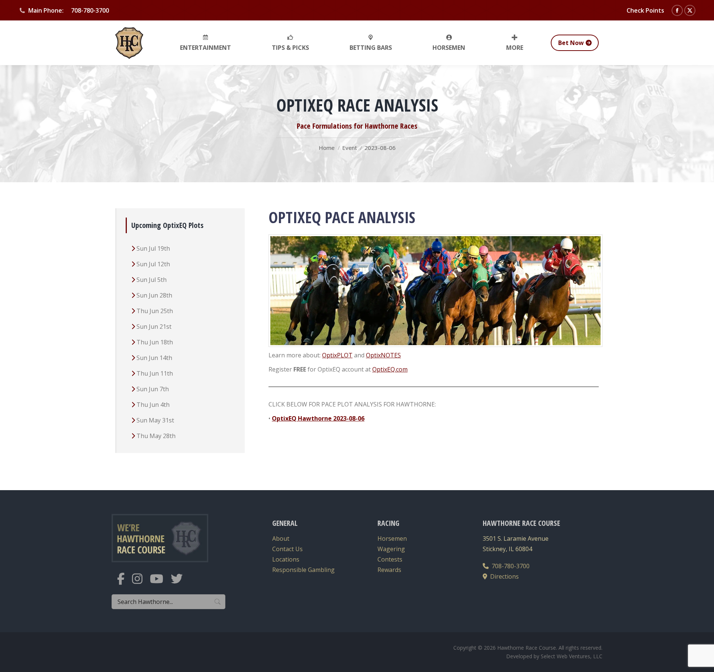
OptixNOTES (383, 355)
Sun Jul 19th (153, 248)
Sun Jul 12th (153, 264)
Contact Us (287, 549)
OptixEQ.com (390, 369)
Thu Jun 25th (154, 311)
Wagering (391, 549)
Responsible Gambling (303, 570)
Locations (285, 559)
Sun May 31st (155, 420)
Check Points (645, 10)
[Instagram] (141, 583)
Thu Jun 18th (154, 342)
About (280, 538)
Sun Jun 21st (153, 326)
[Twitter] (180, 583)
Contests (389, 559)
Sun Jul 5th (151, 280)
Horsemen (392, 538)
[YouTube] (160, 583)
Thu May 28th (156, 436)
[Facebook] (124, 583)
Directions (503, 576)
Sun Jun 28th (154, 295)
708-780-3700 (509, 566)
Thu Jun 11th (154, 373)
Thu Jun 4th (153, 405)
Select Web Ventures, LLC (571, 656)
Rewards (389, 570)
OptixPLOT (337, 355)
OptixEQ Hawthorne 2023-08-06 (318, 418)
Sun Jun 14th (154, 358)
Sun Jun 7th (152, 389)
